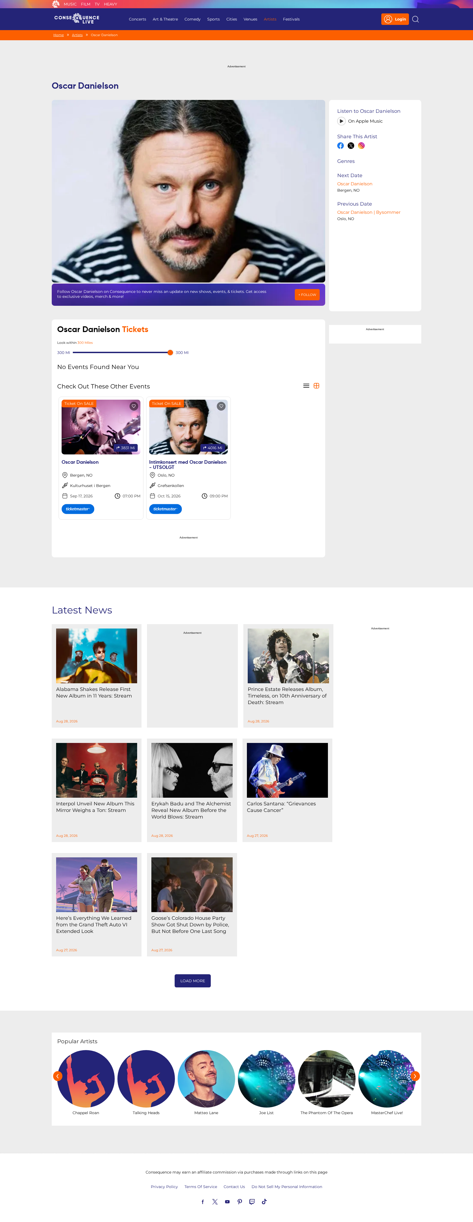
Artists (270, 19)
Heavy (110, 4)
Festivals (291, 19)
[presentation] (57, 1076)
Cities (231, 19)
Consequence (56, 4)
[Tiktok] (270, 1201)
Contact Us (234, 1186)
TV (97, 4)
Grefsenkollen (171, 485)
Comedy (192, 19)
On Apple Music (365, 121)
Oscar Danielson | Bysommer (368, 212)
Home (58, 35)
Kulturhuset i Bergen (90, 485)
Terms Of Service (200, 1186)
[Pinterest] (246, 1201)
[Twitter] (221, 1201)
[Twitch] (258, 1201)
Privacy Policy (164, 1186)
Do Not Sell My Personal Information (287, 1186)
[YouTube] (233, 1201)
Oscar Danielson (355, 183)
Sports (213, 19)
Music (70, 4)
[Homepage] (79, 19)
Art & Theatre (165, 19)
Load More (192, 980)
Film (85, 4)
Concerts (137, 19)
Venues (250, 19)
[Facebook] (209, 1201)
